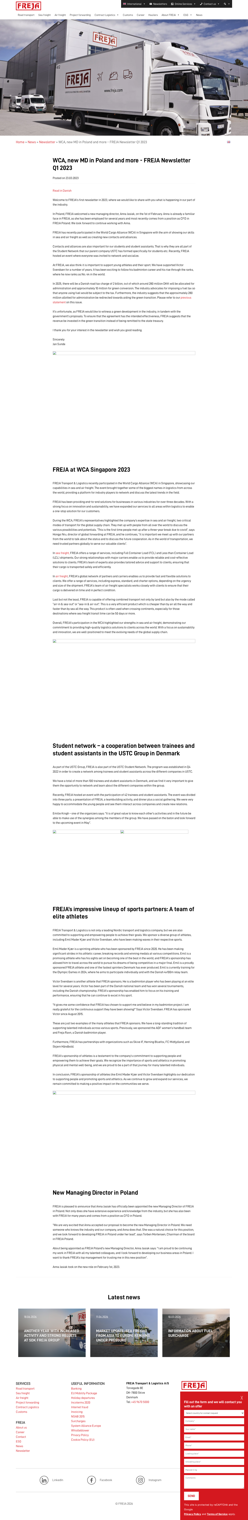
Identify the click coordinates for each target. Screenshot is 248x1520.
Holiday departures (83, 1397)
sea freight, (63, 553)
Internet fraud (79, 1407)
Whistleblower (80, 1430)
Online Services (183, 4)
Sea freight (44, 15)
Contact (21, 1436)
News (199, 15)
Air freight (60, 15)
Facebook (106, 1480)
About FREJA (169, 15)
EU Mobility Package (84, 1393)
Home (20, 142)
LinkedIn (57, 1480)
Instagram (155, 1480)
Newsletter (47, 142)
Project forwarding (80, 15)
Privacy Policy (192, 1514)
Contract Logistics (105, 15)
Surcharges (78, 1421)
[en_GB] (228, 142)
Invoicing (77, 1411)
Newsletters (160, 4)
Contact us (210, 4)
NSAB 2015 (78, 1416)
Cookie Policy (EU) (83, 1439)
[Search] (227, 4)
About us (21, 1427)
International (134, 4)
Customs (128, 15)
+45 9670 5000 (140, 1402)
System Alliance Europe (86, 1425)
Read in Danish (62, 190)
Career (141, 15)
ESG (185, 15)
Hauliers (153, 15)
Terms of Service (217, 1514)
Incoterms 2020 (80, 1402)
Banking (76, 1388)
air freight (62, 576)
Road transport (26, 15)
